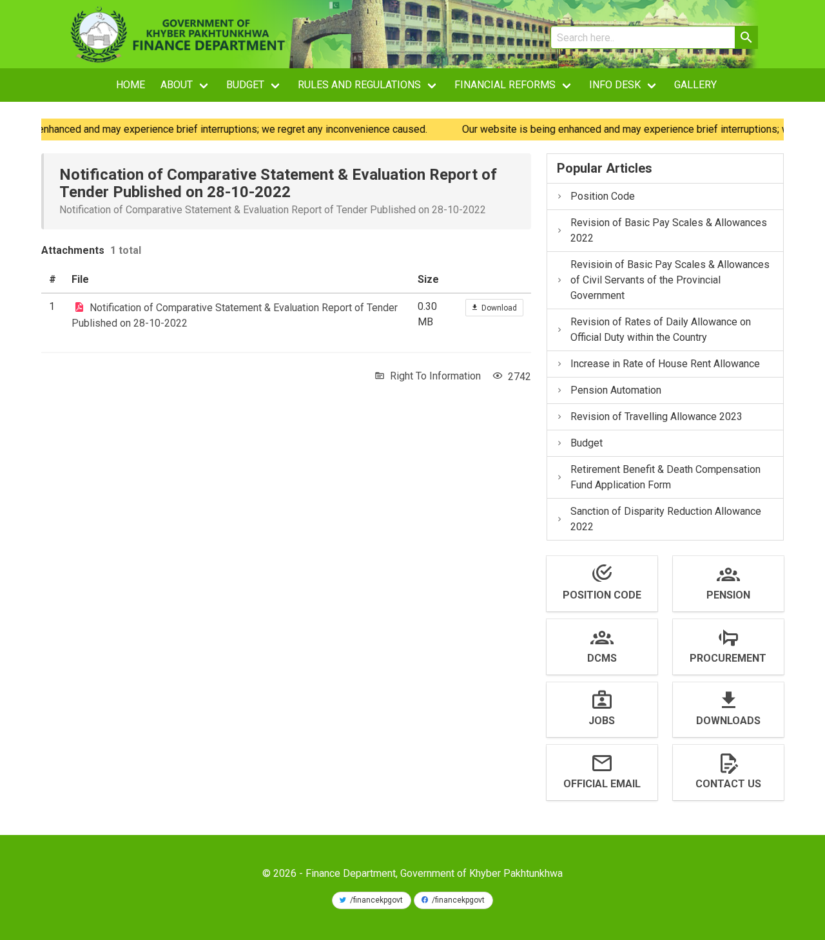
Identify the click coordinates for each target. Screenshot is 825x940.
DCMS (602, 658)
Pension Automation (615, 390)
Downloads (728, 721)
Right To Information (435, 376)
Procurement (728, 658)
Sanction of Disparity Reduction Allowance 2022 (665, 519)
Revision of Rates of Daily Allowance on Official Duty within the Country (660, 329)
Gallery (695, 85)
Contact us (728, 784)
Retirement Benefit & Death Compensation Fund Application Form (665, 477)
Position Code (602, 196)
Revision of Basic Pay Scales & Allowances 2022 (668, 230)
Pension (728, 595)
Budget (586, 443)
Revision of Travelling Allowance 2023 (656, 416)
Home (130, 85)
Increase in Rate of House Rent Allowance (665, 364)
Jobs (601, 721)
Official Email (602, 784)
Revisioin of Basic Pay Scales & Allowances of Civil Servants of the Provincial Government (670, 280)
